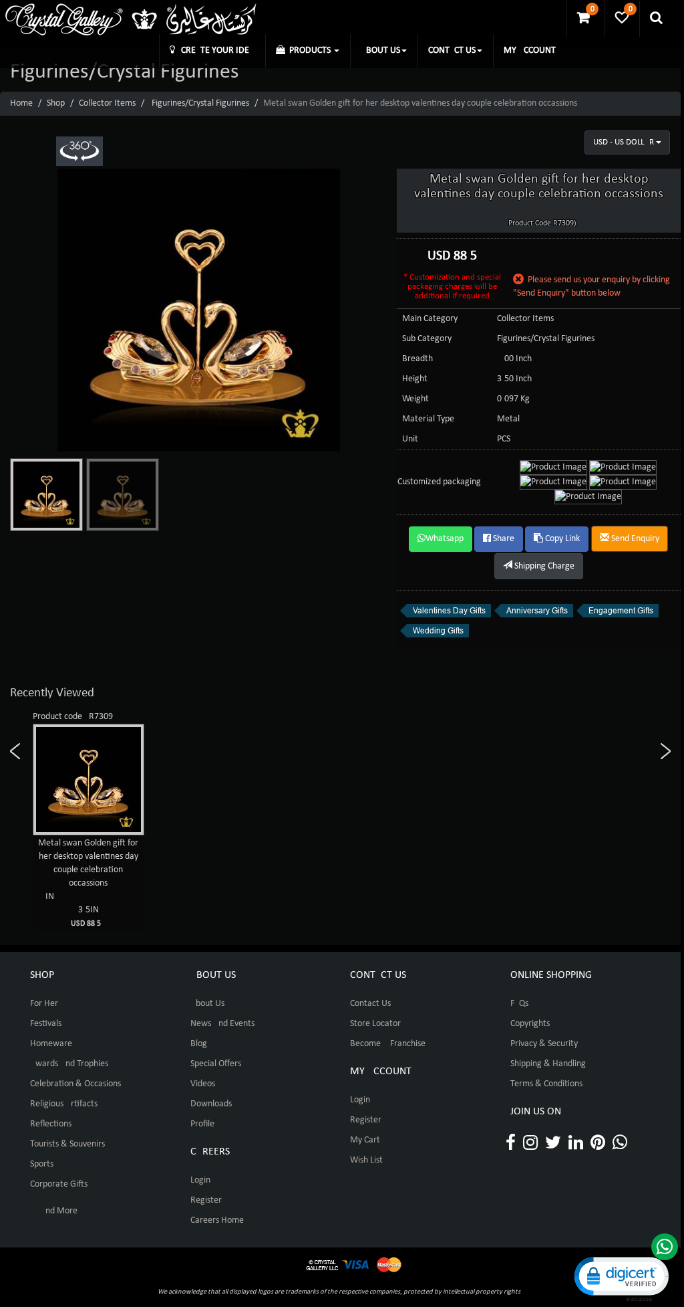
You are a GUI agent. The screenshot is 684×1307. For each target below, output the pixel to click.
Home (21, 103)
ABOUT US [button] (380, 50)
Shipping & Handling (548, 1064)
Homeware (51, 1044)
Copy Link (561, 539)
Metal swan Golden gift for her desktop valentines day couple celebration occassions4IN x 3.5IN (88, 883)
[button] (620, 1278)
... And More (53, 1211)
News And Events (222, 1024)
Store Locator (375, 1024)
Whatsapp (444, 539)
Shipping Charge (543, 566)
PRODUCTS (309, 50)
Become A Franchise (387, 1044)
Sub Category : (429, 339)
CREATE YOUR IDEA (214, 50)
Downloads (211, 1104)
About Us (207, 1004)
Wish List (366, 1160)
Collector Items (107, 103)
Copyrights (530, 1024)
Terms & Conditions (546, 1084)
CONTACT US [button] (452, 50)
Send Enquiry (634, 539)
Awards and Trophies (69, 1064)
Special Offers (215, 1064)
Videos (202, 1084)
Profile (202, 1124)
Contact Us (370, 1004)
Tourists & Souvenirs (67, 1144)
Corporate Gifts (59, 1184)
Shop (56, 103)
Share (502, 539)
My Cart (365, 1140)
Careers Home (217, 1220)
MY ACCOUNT (530, 50)
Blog (198, 1044)
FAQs (519, 1004)
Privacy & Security (544, 1044)
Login (200, 1180)
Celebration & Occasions (75, 1084)
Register (206, 1200)
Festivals (45, 1024)
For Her (44, 1004)
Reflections (50, 1124)
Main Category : (432, 319)
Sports (41, 1164)
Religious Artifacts (64, 1104)
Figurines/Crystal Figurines (200, 103)
